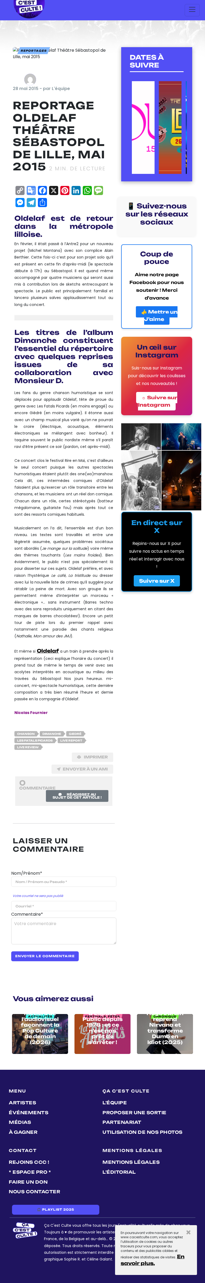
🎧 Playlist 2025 (55, 1209)
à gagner (23, 1132)
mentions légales (131, 1162)
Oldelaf (48, 651)
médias (20, 1122)
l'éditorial (119, 1172)
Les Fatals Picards (35, 740)
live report (71, 740)
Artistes (22, 1102)
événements (28, 1112)
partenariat (121, 1122)
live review (28, 747)
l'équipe (114, 1102)
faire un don (28, 1182)
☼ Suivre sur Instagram (157, 401)
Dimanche (51, 733)
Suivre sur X (157, 581)
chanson (26, 733)
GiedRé (75, 733)
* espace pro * (30, 1172)
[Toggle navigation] (192, 10)
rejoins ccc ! (29, 1162)
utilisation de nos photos (142, 1132)
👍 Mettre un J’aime (159, 315)
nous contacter (34, 1191)
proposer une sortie (134, 1112)
